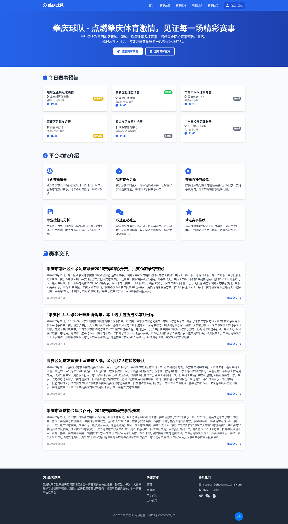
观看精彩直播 (162, 51)
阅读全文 (232, 298)
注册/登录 (236, 5)
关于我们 (152, 495)
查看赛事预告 (130, 51)
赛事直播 (181, 5)
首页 (151, 5)
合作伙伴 (152, 500)
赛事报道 (213, 5)
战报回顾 (197, 5)
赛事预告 (165, 5)
